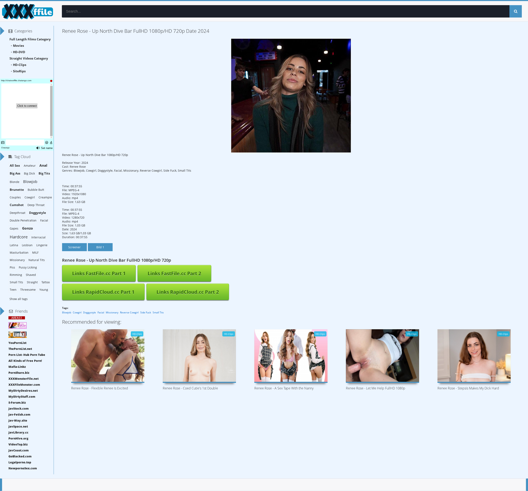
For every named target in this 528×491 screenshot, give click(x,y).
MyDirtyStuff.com (21, 396)
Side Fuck (145, 312)
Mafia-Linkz (17, 367)
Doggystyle (89, 312)
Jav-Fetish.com (19, 414)
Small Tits (158, 312)
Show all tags (18, 299)
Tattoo (45, 282)
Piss (12, 267)
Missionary (112, 312)
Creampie (45, 197)
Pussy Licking (28, 267)
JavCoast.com (18, 450)
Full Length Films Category (30, 39)
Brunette (17, 189)
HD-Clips (19, 65)
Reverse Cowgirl (129, 312)
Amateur (30, 166)
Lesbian (27, 245)
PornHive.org (18, 438)
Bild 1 (100, 247)
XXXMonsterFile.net (23, 379)
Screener (74, 247)
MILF (35, 252)
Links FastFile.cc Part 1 (99, 273)
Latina (14, 245)
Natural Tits (36, 260)
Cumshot (17, 205)
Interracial (38, 237)
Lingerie (41, 245)
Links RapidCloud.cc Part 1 (103, 292)
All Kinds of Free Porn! (25, 361)
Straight (32, 282)
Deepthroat (17, 213)
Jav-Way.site (17, 420)
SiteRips (19, 71)
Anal (43, 165)
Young (43, 290)
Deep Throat (36, 205)
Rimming (16, 275)
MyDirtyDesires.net (23, 391)
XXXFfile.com (27, 11)
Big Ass (15, 173)
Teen (13, 290)
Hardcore (19, 237)
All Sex (15, 165)
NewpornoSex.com (22, 468)
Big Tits (44, 173)
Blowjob (66, 312)
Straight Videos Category (28, 58)
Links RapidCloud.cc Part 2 (188, 292)
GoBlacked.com (20, 456)
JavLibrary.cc (18, 432)
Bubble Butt (36, 190)
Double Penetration (23, 220)
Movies (18, 45)
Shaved (31, 275)
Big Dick (29, 173)
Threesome (28, 290)
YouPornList (17, 343)
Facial (101, 312)
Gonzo (27, 228)
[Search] (515, 11)
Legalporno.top (19, 462)
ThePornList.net (20, 349)
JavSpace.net (18, 426)
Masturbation (19, 252)
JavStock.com (18, 408)
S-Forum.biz (17, 402)
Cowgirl (77, 312)
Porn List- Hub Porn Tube (26, 355)
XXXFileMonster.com (24, 385)
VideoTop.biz (18, 444)
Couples (15, 197)
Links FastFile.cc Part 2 (174, 273)
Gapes (14, 228)
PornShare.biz (18, 373)
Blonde (14, 182)
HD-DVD (19, 52)
